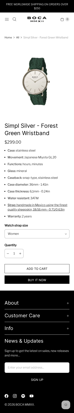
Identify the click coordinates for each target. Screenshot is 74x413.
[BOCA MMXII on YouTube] (34, 396)
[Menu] (7, 19)
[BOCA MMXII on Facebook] (9, 396)
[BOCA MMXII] (37, 19)
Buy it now (37, 280)
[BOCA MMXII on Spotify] (25, 396)
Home (8, 37)
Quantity (11, 245)
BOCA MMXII (25, 404)
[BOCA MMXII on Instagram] (17, 396)
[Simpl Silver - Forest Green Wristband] (37, 80)
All (17, 37)
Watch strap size (16, 225)
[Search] (14, 19)
